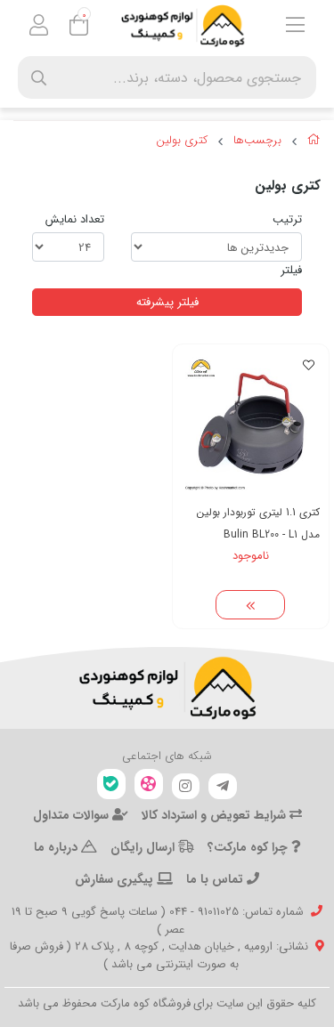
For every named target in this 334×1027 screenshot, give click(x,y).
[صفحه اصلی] (314, 142)
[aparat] (149, 784)
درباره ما (57, 847)
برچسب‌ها (257, 141)
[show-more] (250, 605)
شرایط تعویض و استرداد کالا (215, 815)
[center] (38, 77)
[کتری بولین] (167, 688)
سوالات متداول (72, 815)
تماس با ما (216, 879)
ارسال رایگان (144, 847)
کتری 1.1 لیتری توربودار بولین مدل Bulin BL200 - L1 (258, 523)
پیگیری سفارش (116, 879)
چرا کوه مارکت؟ (249, 847)
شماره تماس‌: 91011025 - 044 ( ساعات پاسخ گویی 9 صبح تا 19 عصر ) (158, 920)
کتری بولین (182, 141)
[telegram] (223, 786)
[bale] (111, 784)
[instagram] (186, 786)
